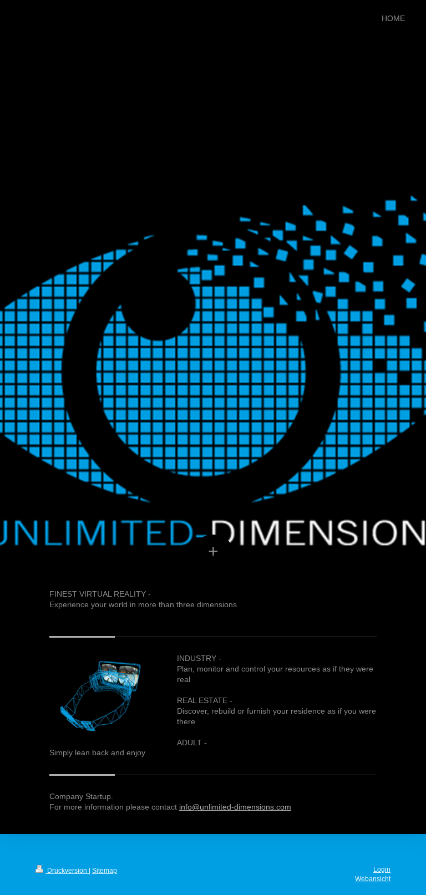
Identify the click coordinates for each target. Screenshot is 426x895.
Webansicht (372, 879)
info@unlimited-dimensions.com (235, 806)
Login (381, 869)
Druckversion (67, 870)
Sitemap (104, 870)
